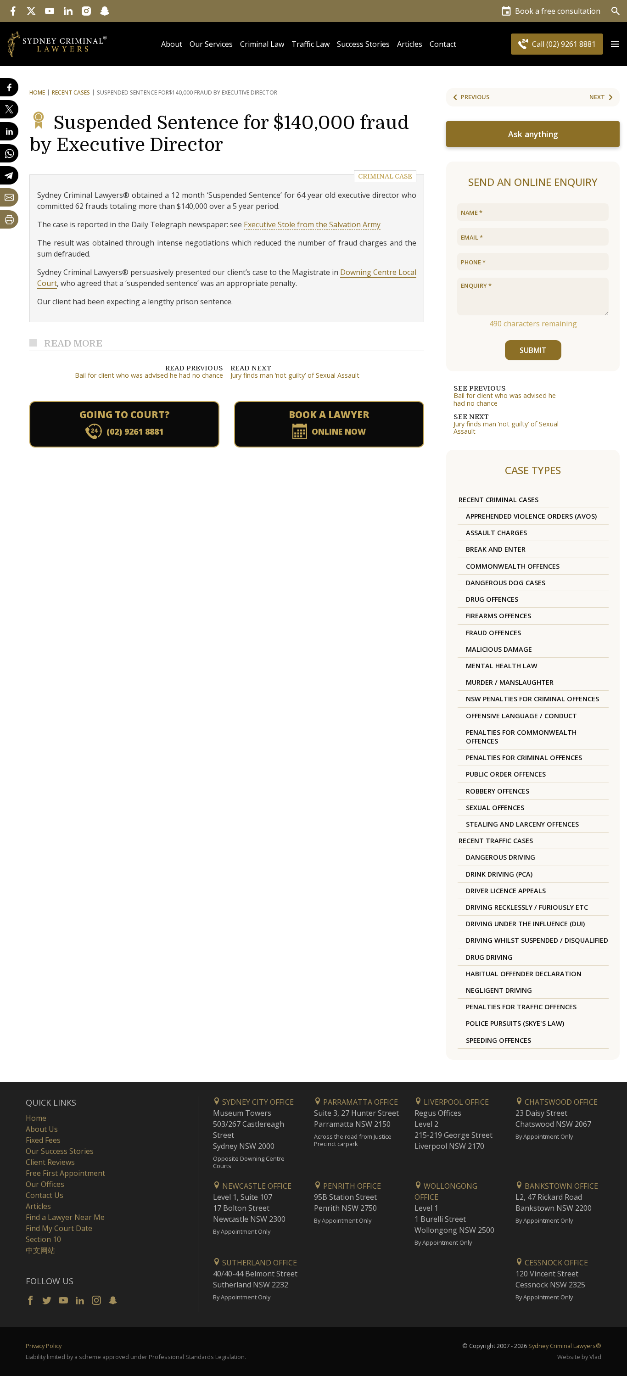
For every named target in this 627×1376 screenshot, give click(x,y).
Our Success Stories (60, 1151)
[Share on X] (9, 109)
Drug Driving (489, 957)
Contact (443, 44)
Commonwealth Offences (513, 566)
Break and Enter (496, 549)
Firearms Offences (498, 615)
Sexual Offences (495, 807)
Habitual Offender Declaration (524, 973)
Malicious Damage (499, 649)
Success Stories (363, 44)
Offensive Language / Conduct (521, 715)
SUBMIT (533, 350)
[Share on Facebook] (9, 87)
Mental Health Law (501, 665)
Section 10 (43, 1239)
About (171, 44)
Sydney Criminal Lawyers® (564, 1346)
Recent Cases (71, 92)
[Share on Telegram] (9, 175)
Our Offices (45, 1184)
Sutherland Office (258, 1263)
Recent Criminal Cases (498, 499)
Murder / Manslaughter (510, 682)
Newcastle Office (255, 1186)
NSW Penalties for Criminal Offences (532, 698)
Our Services (211, 44)
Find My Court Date (59, 1228)
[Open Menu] (615, 44)
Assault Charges (496, 532)
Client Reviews (50, 1162)
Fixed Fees (43, 1140)
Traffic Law (310, 44)
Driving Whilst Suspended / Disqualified (537, 940)
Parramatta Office (359, 1102)
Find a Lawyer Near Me (65, 1217)
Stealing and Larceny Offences (522, 824)
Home (37, 92)
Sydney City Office (257, 1102)
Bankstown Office (560, 1186)
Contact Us (44, 1195)
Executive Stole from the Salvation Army (312, 224)
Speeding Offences (498, 1040)
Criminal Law (262, 44)
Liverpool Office (455, 1102)
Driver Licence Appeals (506, 890)
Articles (409, 44)
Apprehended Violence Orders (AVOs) (531, 516)
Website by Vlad (579, 1357)
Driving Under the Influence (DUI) (525, 923)
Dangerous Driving (500, 857)
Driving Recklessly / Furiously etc (527, 907)
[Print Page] (9, 219)
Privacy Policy (44, 1346)
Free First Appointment (65, 1173)
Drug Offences (492, 599)
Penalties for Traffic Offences (521, 1006)
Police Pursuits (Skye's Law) (515, 1023)
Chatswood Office (560, 1102)
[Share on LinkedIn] (9, 131)
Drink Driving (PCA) (499, 874)
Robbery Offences (497, 791)
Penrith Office (351, 1186)
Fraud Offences (493, 632)
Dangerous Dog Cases (505, 582)
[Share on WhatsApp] (9, 153)
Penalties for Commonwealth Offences (521, 736)
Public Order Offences (506, 774)
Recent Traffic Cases (496, 840)
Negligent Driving (499, 990)
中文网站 (40, 1250)
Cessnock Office (555, 1263)
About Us (42, 1129)
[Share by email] (9, 197)
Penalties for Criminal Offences (524, 757)
